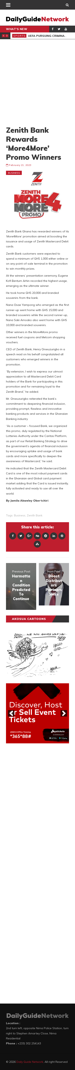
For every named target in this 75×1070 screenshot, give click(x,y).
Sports (19, 35)
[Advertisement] (37, 82)
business (19, 515)
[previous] (11, 713)
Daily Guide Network (29, 1062)
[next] (64, 713)
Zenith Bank (34, 515)
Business (14, 172)
